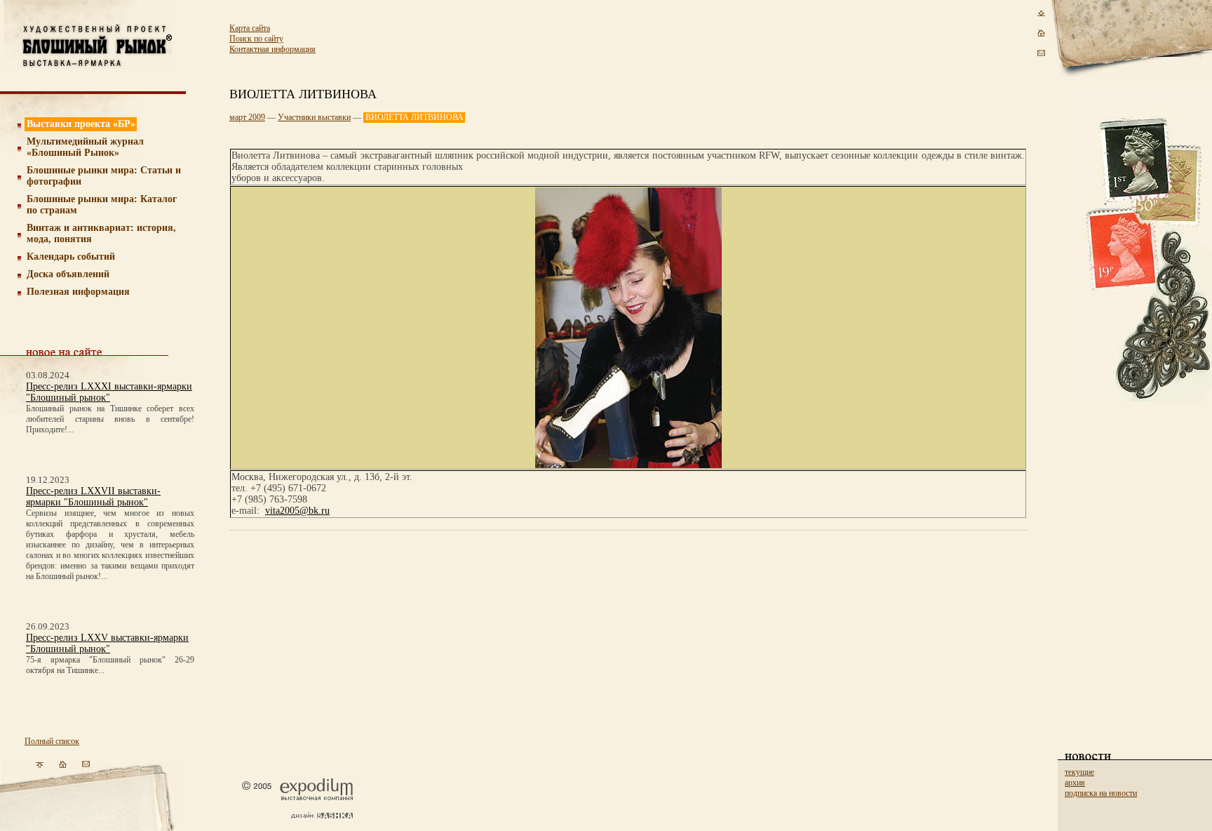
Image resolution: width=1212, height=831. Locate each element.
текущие (1079, 772)
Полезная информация (78, 291)
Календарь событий (71, 256)
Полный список (52, 741)
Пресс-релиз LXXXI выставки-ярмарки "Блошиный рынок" (109, 392)
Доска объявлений (68, 274)
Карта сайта (249, 28)
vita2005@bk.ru (297, 510)
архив (1075, 782)
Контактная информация (272, 49)
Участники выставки (314, 117)
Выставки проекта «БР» (81, 124)
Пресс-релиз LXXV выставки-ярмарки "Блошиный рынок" (107, 643)
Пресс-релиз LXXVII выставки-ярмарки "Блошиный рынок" (93, 496)
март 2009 (247, 117)
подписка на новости (1101, 793)
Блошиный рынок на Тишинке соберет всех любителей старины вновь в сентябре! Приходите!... (110, 419)
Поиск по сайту (256, 39)
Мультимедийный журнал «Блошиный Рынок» (85, 147)
